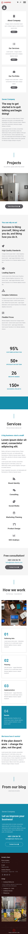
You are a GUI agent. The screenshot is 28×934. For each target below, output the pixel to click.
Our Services (14, 48)
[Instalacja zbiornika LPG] (7, 915)
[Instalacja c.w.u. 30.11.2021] (20, 902)
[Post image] (14, 187)
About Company (14, 20)
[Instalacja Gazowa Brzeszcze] (20, 915)
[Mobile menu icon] (25, 2)
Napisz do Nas (5, 867)
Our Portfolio (14, 76)
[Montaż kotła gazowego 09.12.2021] (7, 902)
